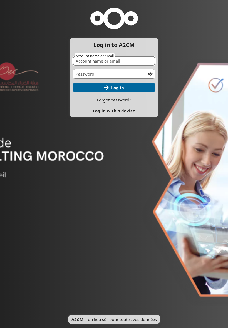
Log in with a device (114, 110)
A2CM (77, 319)
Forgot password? (114, 100)
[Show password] (150, 74)
